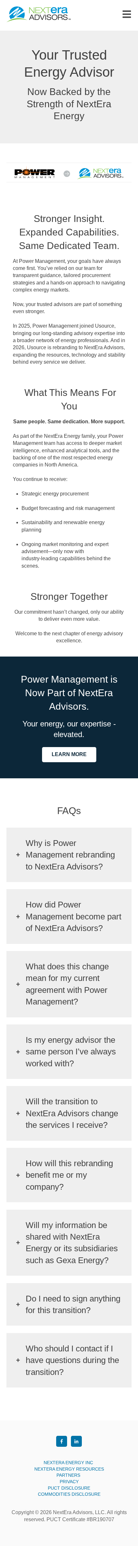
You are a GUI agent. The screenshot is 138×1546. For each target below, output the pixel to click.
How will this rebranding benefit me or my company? (69, 1175)
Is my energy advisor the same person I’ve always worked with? (71, 1051)
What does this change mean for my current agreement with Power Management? (67, 984)
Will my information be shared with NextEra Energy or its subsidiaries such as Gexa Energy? (72, 1242)
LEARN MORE (69, 754)
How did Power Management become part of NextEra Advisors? (73, 916)
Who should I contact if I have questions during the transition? (72, 1360)
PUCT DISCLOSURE (69, 1488)
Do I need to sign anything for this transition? (73, 1304)
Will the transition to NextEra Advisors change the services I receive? (72, 1113)
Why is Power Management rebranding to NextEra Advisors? (70, 854)
